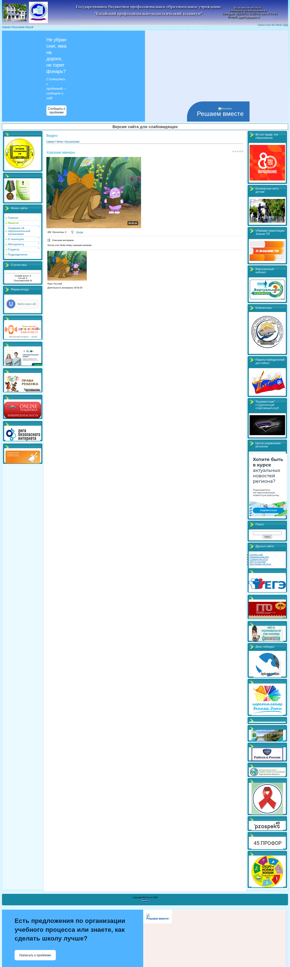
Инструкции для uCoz (260, 564)
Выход (29, 27)
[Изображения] (67, 266)
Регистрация (18, 27)
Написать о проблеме (35, 955)
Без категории (72, 141)
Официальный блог (259, 557)
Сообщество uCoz (259, 559)
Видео (60, 141)
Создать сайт (256, 554)
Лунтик (79, 232)
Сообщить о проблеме (56, 110)
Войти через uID (27, 304)
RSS (286, 25)
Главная (6, 27)
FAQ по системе (258, 562)
